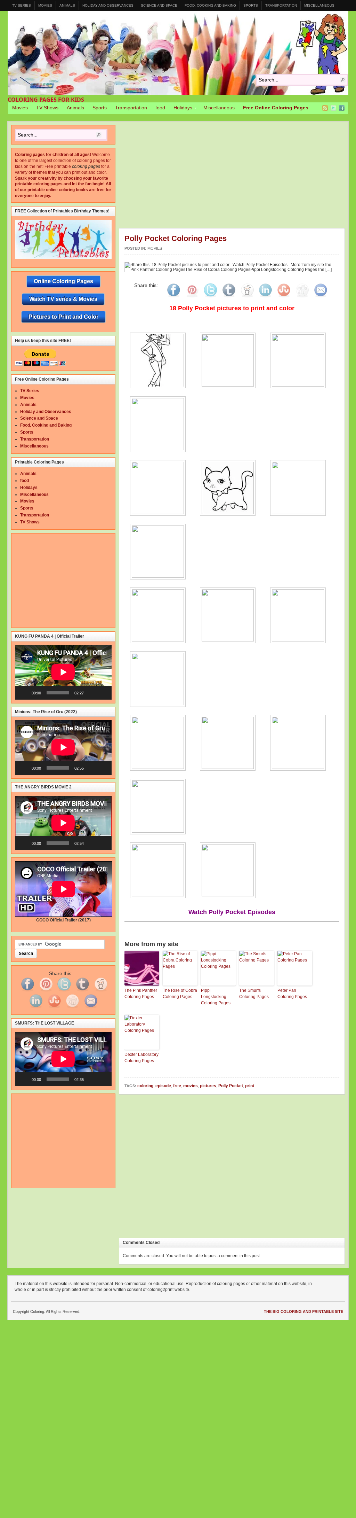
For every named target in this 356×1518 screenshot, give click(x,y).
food (160, 107)
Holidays (180, 108)
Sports (250, 5)
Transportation (281, 5)
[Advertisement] (237, 176)
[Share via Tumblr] (228, 297)
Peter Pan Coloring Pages (292, 993)
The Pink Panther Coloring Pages (140, 993)
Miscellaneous (319, 5)
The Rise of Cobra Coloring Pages (180, 993)
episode (163, 1085)
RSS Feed (325, 108)
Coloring (178, 53)
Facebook (342, 108)
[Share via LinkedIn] (265, 297)
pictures (208, 1085)
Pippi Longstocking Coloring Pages (215, 996)
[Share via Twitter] (210, 297)
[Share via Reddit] (247, 297)
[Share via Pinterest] (192, 297)
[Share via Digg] (302, 297)
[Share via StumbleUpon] (283, 297)
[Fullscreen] (102, 692)
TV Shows (47, 107)
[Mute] (91, 692)
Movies (45, 5)
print (249, 1085)
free (177, 1085)
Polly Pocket (230, 1085)
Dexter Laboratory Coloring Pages (141, 1057)
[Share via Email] (320, 297)
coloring (145, 1085)
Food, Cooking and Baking (210, 5)
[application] (63, 672)
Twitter (333, 108)
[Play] (24, 692)
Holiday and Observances (108, 5)
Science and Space (159, 5)
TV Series (21, 5)
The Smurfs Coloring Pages (254, 993)
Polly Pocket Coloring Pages (175, 238)
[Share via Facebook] (173, 297)
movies (190, 1085)
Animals (67, 5)
